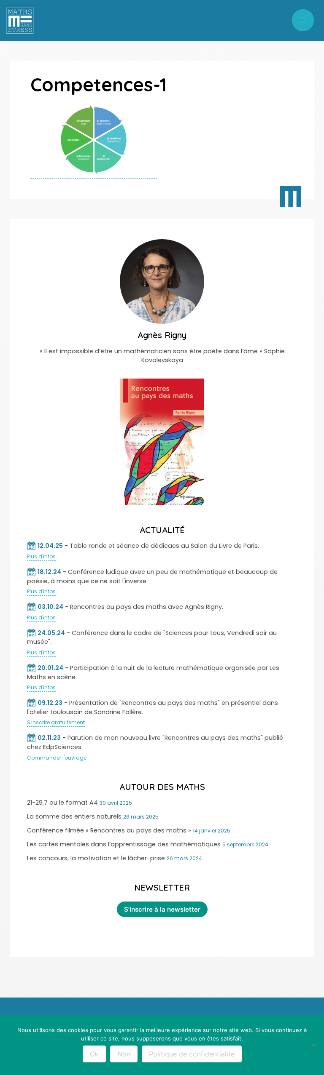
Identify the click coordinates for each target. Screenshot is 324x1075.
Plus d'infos (41, 556)
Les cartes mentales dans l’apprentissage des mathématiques (124, 844)
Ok (94, 1054)
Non (123, 1054)
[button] (303, 20)
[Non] (313, 1045)
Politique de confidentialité (192, 1054)
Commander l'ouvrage (56, 757)
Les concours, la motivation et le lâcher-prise (96, 858)
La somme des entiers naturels (74, 816)
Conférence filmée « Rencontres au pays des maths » (109, 830)
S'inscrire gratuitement (56, 722)
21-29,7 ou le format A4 (62, 802)
